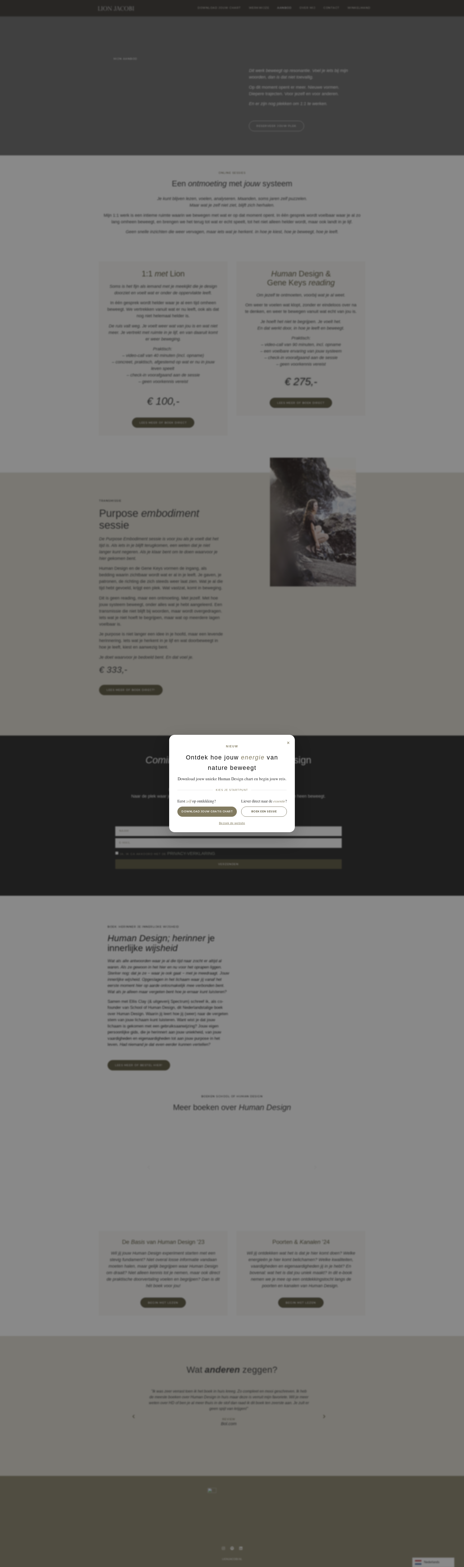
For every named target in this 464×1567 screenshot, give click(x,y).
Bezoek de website (232, 823)
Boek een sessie (264, 811)
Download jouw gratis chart (207, 811)
